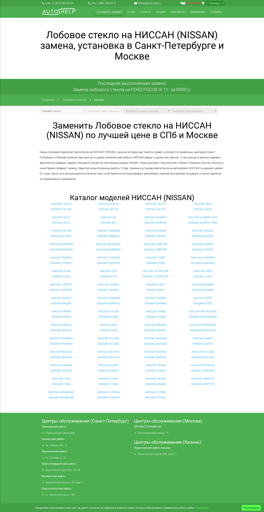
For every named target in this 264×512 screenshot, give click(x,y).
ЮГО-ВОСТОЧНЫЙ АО (147, 426)
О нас (131, 12)
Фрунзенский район (54, 451)
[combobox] (63, 110)
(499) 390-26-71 (107, 3)
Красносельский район (56, 488)
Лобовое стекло (74, 100)
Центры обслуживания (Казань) (167, 442)
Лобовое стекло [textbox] (51, 111)
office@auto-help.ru (149, 3)
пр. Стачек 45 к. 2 (56, 445)
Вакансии (198, 12)
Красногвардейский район (59, 463)
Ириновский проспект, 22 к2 (62, 470)
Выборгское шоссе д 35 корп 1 (64, 482)
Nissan (99, 100)
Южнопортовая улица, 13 (153, 433)
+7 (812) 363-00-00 (62, 3)
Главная (48, 100)
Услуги (145, 12)
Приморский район (54, 426)
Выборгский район (54, 476)
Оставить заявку (109, 12)
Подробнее (202, 507)
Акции (161, 12)
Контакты (178, 12)
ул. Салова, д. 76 (55, 457)
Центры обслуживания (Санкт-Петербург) (85, 421)
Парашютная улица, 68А (60, 433)
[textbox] (105, 111)
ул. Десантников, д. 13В (59, 494)
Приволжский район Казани (152, 447)
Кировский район (53, 439)
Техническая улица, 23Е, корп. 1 (157, 454)
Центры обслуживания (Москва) (168, 421)
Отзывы (216, 12)
